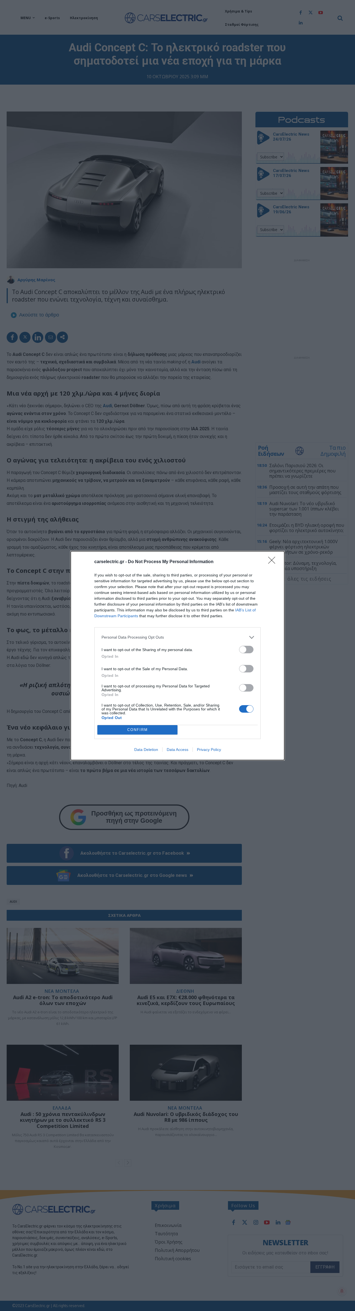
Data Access (177, 749)
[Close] (273, 562)
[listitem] (177, 637)
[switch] (246, 649)
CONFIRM (137, 730)
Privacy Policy (209, 749)
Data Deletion (146, 749)
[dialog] (177, 655)
